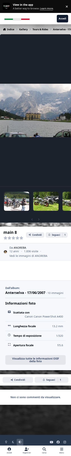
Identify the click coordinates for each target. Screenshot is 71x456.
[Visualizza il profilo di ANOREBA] (5, 252)
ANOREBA (20, 247)
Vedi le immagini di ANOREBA (28, 256)
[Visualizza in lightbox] (35, 110)
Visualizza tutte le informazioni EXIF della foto (35, 360)
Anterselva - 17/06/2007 (25, 292)
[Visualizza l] (16, 201)
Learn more (7, 6)
